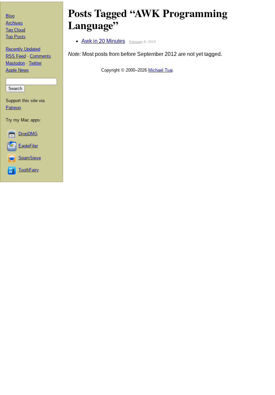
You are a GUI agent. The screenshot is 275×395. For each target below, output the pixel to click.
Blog (10, 15)
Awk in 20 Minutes (103, 41)
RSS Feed (16, 56)
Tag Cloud (15, 29)
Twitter (35, 63)
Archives (14, 22)
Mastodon (15, 63)
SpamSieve (29, 157)
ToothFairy (28, 169)
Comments (40, 56)
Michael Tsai (160, 70)
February (136, 42)
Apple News (17, 70)
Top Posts (15, 36)
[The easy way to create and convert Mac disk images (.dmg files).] (12, 133)
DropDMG (28, 133)
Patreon (13, 107)
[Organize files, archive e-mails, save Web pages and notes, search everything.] (12, 145)
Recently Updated (23, 49)
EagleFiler (28, 145)
